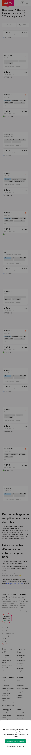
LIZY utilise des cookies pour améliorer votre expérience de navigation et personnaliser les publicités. (15, 732)
